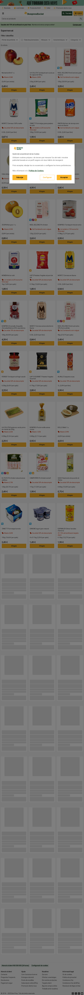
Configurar (47, 177)
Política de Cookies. (36, 171)
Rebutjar (19, 177)
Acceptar (64, 177)
